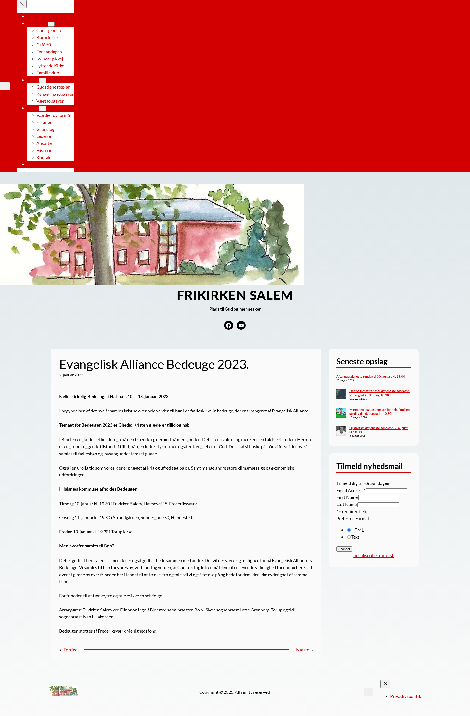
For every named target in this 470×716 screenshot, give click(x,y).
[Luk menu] (22, 4)
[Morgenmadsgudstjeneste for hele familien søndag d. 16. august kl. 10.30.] (341, 413)
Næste (302, 649)
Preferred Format (352, 518)
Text (355, 537)
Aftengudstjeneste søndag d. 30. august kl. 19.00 (370, 376)
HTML (357, 530)
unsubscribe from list (373, 555)
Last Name (346, 504)
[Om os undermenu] (42, 108)
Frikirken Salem (235, 296)
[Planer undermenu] (42, 80)
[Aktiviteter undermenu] (51, 24)
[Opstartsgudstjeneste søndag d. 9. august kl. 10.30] (341, 431)
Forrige (70, 649)
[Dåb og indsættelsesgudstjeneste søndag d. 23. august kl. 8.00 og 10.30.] (341, 394)
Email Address (350, 490)
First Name (347, 497)
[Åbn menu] (5, 86)
